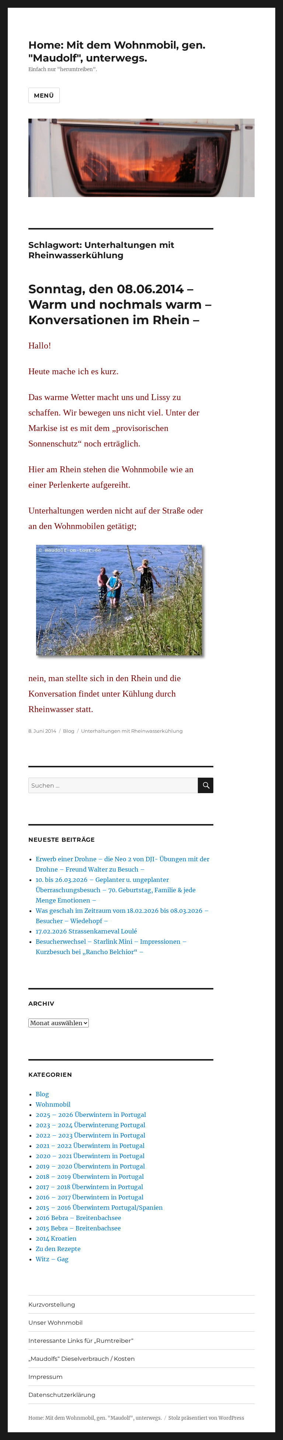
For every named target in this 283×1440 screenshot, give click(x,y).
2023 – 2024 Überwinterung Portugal (90, 1125)
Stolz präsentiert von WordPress (206, 1418)
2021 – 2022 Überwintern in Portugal (90, 1145)
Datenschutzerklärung (61, 1394)
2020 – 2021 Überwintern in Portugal (90, 1156)
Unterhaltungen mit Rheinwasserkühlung (132, 731)
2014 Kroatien (56, 1238)
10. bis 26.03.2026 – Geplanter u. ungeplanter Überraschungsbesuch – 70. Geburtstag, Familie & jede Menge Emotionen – (116, 890)
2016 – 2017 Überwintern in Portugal (89, 1197)
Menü (44, 95)
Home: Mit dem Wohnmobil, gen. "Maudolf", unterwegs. (116, 51)
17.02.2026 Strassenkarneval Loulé (86, 931)
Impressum (45, 1376)
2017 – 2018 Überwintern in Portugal (89, 1187)
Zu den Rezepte (58, 1248)
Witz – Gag (52, 1259)
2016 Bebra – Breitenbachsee (78, 1218)
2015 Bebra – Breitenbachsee (78, 1228)
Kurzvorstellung (51, 1304)
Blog (68, 731)
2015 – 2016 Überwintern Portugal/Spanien (99, 1207)
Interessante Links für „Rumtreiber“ (80, 1340)
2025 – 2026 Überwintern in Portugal (91, 1114)
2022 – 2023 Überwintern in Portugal (90, 1135)
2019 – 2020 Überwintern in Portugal (90, 1166)
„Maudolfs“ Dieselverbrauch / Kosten (81, 1358)
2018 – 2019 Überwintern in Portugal (90, 1176)
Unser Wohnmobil (55, 1322)
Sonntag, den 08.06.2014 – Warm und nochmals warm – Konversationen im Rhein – (120, 304)
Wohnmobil (53, 1104)
